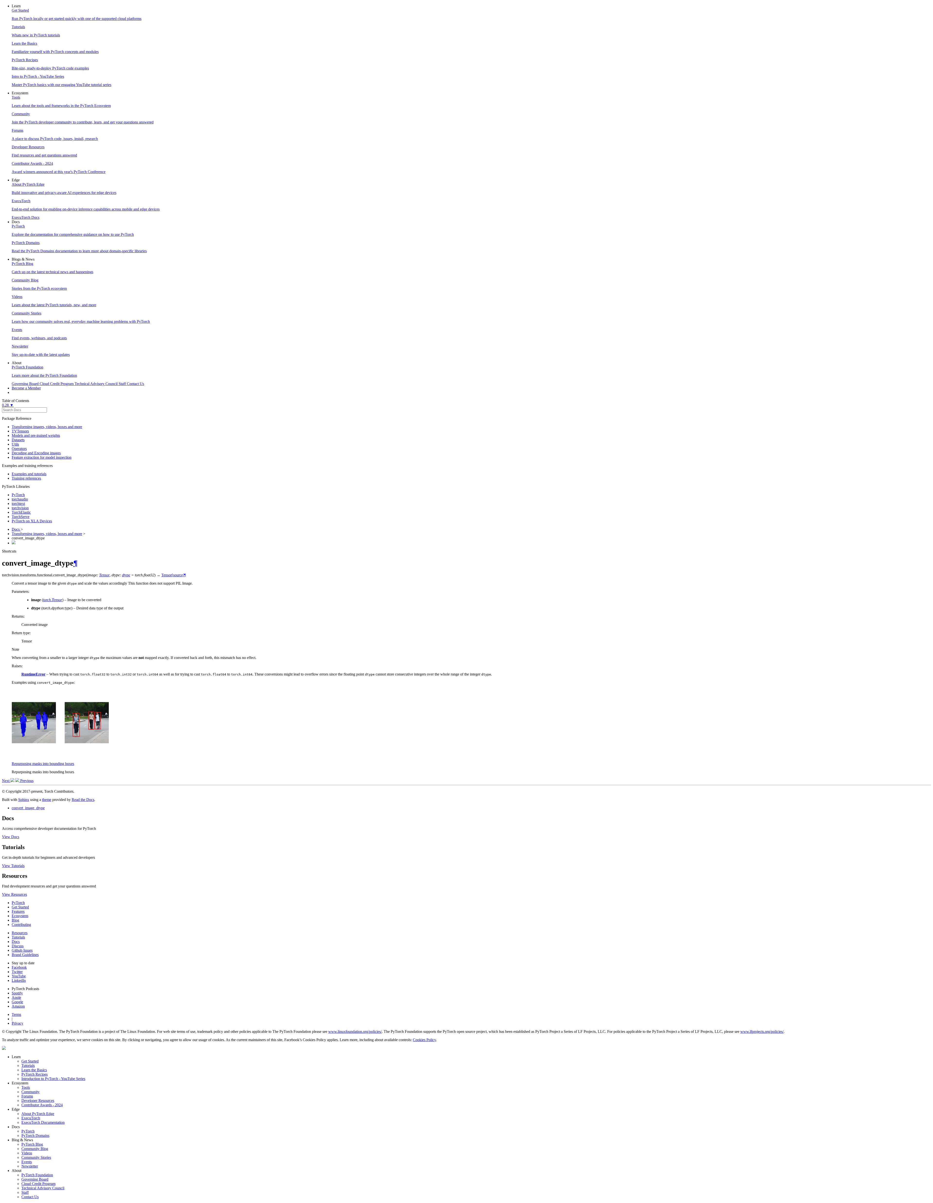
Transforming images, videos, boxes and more (47, 427)
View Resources (14, 894)
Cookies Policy (424, 1040)
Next (6, 781)
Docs (16, 529)
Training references (26, 478)
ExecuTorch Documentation (43, 1122)
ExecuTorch (30, 1118)
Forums (27, 1096)
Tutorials (18, 937)
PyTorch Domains (35, 1135)
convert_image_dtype (28, 808)
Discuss (18, 946)
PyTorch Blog (32, 1144)
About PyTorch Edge (37, 1114)
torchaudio (20, 499)
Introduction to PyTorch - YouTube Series (53, 1079)
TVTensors (20, 431)
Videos (26, 1153)
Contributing (21, 924)
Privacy (17, 1023)
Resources (19, 933)
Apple (16, 997)
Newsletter (29, 1166)
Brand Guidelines (25, 955)
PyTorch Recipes (34, 1074)
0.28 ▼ (8, 405)
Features (18, 911)
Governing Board (34, 1179)
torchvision (20, 508)
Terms (16, 1014)
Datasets (18, 440)
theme (46, 800)
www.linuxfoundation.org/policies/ (355, 1031)
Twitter (17, 972)
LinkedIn (19, 980)
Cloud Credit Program (38, 1184)
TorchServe (20, 517)
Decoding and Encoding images (36, 453)
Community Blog (34, 1149)
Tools (25, 1087)
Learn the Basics (34, 1070)
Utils (15, 444)
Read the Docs (83, 800)
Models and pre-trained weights (36, 435)
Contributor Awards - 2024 (42, 1105)
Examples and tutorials (29, 474)
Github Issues (22, 950)
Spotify (17, 993)
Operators (19, 449)
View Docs (10, 837)
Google (17, 1002)
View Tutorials (13, 866)
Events (26, 1162)
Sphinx (23, 800)
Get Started (20, 907)
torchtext (18, 503)
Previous (26, 781)
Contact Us (30, 1197)
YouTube (19, 976)
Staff (25, 1192)
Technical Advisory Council (42, 1188)
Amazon (18, 1006)
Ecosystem (20, 916)
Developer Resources (37, 1100)
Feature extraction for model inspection (41, 457)
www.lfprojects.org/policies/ (762, 1031)
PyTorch (18, 495)
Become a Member (26, 388)
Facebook (19, 967)
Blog (15, 920)
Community (30, 1092)
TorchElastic (21, 512)
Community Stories (36, 1157)
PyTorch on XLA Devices (32, 521)
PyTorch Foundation (37, 1175)
